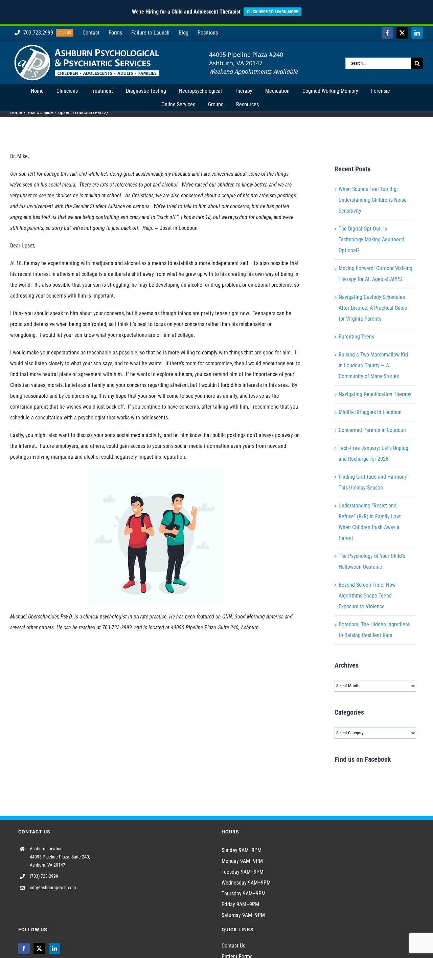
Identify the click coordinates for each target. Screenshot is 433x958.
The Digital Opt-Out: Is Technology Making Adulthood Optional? (371, 239)
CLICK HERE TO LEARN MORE (272, 11)
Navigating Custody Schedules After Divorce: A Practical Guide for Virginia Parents (373, 308)
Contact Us (233, 945)
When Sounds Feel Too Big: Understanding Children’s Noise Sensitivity (373, 200)
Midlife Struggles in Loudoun (370, 412)
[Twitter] (39, 948)
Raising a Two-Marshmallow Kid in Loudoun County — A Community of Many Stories (373, 365)
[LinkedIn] (54, 948)
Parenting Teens (356, 336)
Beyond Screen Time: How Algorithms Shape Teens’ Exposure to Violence (367, 596)
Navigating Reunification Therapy (375, 394)
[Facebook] (24, 948)
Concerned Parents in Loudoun (372, 430)
